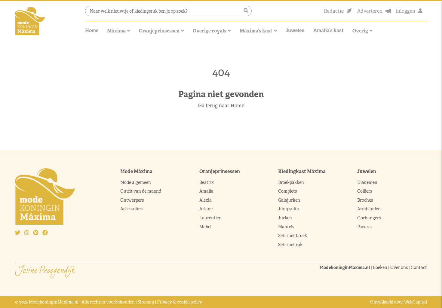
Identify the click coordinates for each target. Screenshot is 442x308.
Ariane (206, 209)
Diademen (367, 182)
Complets (287, 191)
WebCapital (415, 302)
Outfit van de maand (141, 191)
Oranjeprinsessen (159, 31)
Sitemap (146, 302)
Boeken (380, 267)
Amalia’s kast (328, 30)
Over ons (399, 267)
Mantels (286, 227)
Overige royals (209, 31)
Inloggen (405, 11)
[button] (246, 10)
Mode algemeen (135, 182)
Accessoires (131, 209)
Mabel (205, 227)
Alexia (205, 200)
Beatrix (206, 182)
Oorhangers (369, 218)
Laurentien (210, 218)
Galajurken (289, 200)
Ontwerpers (132, 200)
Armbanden (369, 209)
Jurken (285, 218)
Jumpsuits (288, 209)
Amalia (206, 191)
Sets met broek (292, 235)
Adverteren (369, 11)
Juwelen (295, 30)
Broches (365, 200)
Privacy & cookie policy (179, 302)
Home (91, 30)
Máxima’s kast (256, 31)
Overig (360, 31)
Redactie (334, 11)
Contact (419, 267)
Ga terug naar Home (221, 105)
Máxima (116, 31)
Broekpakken (291, 182)
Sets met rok (290, 244)
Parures (364, 227)
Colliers (364, 191)
